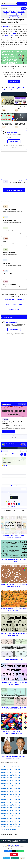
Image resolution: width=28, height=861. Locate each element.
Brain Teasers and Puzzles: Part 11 (11, 794)
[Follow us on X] (16, 504)
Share (24, 488)
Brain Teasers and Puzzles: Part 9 (11, 788)
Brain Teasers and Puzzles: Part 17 (11, 810)
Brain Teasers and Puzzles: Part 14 (11, 802)
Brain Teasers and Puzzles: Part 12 (11, 797)
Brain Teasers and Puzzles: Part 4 (11, 775)
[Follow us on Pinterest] (9, 504)
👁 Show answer (6, 483)
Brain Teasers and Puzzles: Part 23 (11, 827)
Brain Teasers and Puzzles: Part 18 (11, 813)
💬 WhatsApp (20, 851)
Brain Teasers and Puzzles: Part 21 (11, 821)
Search (24, 8)
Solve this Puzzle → (8, 431)
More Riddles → (14, 186)
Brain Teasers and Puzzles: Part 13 (11, 799)
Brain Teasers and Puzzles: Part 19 (11, 816)
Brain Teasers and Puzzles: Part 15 (11, 805)
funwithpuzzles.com (16, 506)
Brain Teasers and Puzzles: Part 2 (11, 769)
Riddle (14, 33)
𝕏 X (14, 851)
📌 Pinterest (14, 854)
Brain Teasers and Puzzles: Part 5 (11, 778)
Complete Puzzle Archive (8, 829)
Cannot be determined (7, 475)
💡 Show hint (4, 465)
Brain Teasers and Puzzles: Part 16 (11, 808)
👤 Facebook (8, 851)
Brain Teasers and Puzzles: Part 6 (11, 780)
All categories (17, 488)
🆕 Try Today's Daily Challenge (14, 190)
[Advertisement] (14, 163)
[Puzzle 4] (15, 485)
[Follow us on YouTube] (11, 504)
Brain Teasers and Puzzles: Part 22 (11, 824)
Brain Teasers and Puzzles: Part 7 (11, 783)
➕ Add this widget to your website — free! (11, 492)
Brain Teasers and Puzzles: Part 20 (11, 818)
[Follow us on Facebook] (19, 504)
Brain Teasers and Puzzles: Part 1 (11, 767)
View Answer (14, 81)
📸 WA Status (15, 858)
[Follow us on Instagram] (14, 504)
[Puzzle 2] (12, 485)
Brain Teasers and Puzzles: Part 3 (11, 772)
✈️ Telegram (6, 858)
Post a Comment (14, 141)
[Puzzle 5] (16, 485)
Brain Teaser (9, 36)
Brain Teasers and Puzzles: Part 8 (11, 786)
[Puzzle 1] (11, 485)
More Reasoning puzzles (7, 488)
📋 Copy (22, 858)
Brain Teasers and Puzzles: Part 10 (11, 791)
